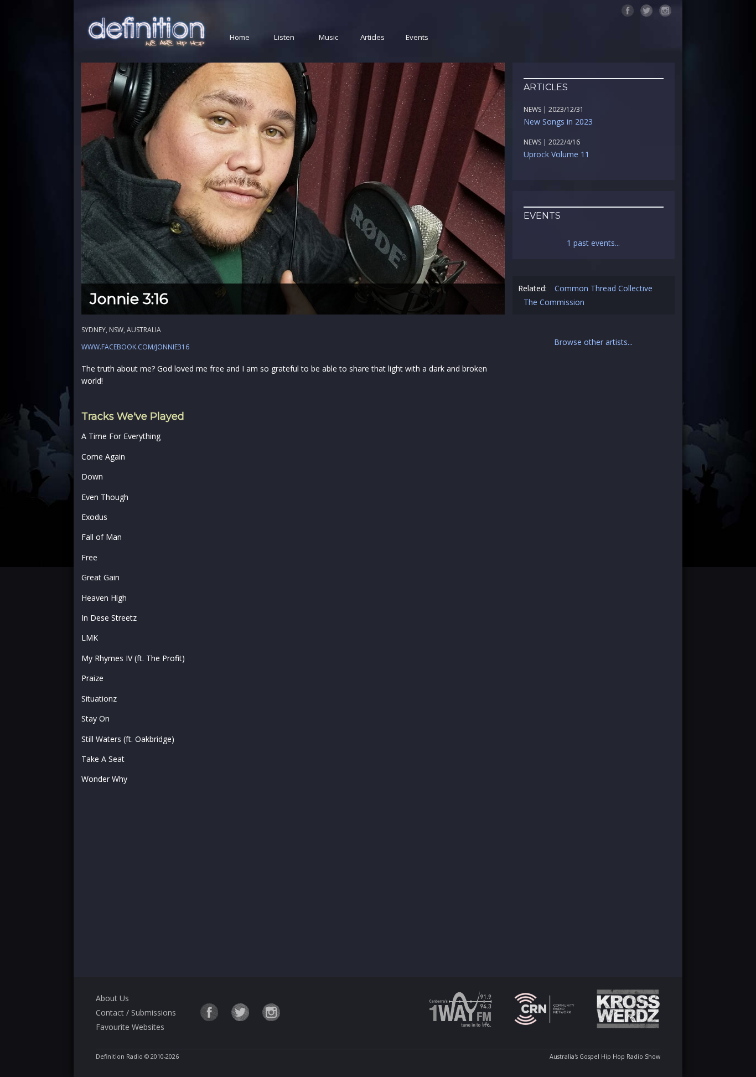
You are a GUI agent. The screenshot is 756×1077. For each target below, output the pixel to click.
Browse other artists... (593, 342)
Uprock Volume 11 (556, 154)
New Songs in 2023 (558, 121)
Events (417, 37)
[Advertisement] (293, 878)
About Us (112, 998)
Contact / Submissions (136, 1012)
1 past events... (593, 243)
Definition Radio (119, 1056)
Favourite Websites (130, 1027)
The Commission (554, 302)
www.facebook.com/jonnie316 (135, 347)
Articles (372, 37)
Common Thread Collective (604, 288)
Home (240, 37)
